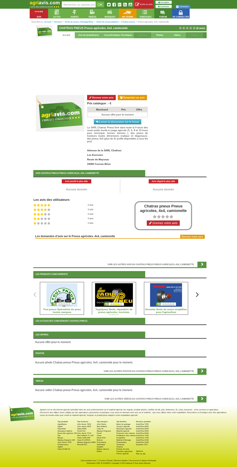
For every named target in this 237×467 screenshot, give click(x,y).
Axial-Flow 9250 (142, 429)
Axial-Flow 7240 (142, 435)
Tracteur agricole (123, 426)
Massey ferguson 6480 (86, 442)
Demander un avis (134, 97)
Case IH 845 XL (64, 449)
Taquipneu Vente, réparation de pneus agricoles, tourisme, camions (114, 312)
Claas (99, 435)
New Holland (102, 426)
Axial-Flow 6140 (142, 440)
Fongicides (120, 438)
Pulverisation (121, 442)
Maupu (60, 438)
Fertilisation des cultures (126, 435)
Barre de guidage (123, 424)
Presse (110, 460)
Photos (159, 35)
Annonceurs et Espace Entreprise (142, 460)
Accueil (66, 35)
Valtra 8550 (81, 429)
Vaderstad (101, 444)
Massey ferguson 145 (66, 440)
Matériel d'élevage (123, 440)
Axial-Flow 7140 (142, 438)
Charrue (119, 447)
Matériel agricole (122, 431)
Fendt (99, 433)
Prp (59, 435)
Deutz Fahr (101, 438)
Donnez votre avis (102, 97)
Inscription (164, 2)
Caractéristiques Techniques (118, 35)
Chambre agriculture (124, 451)
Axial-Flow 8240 (142, 433)
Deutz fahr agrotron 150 (67, 433)
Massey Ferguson (104, 431)
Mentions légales (121, 460)
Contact (102, 460)
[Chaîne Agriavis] (130, 4)
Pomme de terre (122, 449)
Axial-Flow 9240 (142, 431)
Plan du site (141, 454)
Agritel (60, 426)
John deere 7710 (84, 433)
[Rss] (125, 4)
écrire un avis (146, 4)
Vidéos (177, 35)
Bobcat (100, 440)
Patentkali (62, 429)
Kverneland (101, 442)
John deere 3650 (84, 426)
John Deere (101, 424)
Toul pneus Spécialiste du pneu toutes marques (62, 310)
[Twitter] (109, 4)
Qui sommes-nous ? (90, 460)
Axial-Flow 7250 (142, 424)
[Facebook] (114, 4)
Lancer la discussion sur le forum (119, 121)
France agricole (122, 453)
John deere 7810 (84, 424)
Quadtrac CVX (142, 444)
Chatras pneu (63, 444)
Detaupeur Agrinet (65, 431)
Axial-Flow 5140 (142, 442)
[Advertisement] (120, 66)
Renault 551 (82, 444)
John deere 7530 (64, 442)
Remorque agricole (124, 429)
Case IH (100, 429)
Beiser (99, 451)
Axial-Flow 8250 (142, 426)
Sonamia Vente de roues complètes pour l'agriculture (166, 310)
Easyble (100, 447)
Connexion (164, 6)
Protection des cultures (125, 433)
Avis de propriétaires (88, 35)
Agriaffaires (62, 424)
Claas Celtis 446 (83, 438)
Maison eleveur (103, 449)
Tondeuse (120, 444)
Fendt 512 (81, 431)
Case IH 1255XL (84, 440)
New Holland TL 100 (85, 435)
